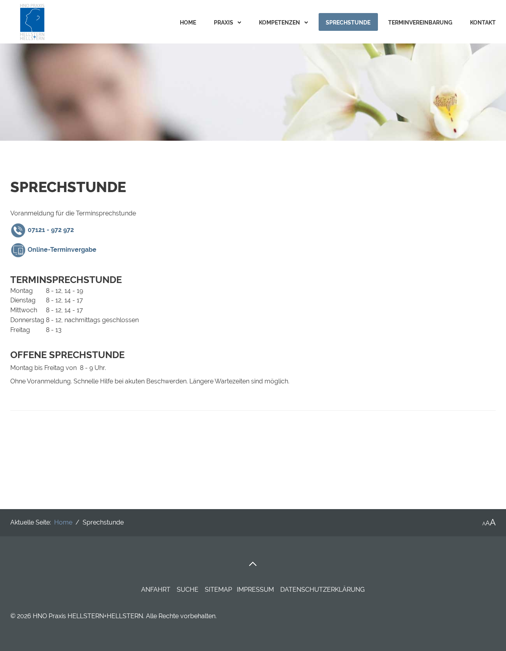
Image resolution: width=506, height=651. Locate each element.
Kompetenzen (279, 22)
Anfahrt (155, 589)
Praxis (223, 22)
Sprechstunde (348, 22)
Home (188, 22)
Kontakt (483, 22)
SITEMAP (218, 589)
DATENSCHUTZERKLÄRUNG (322, 589)
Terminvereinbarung (420, 22)
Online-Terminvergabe (62, 249)
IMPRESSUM (256, 589)
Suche (187, 589)
